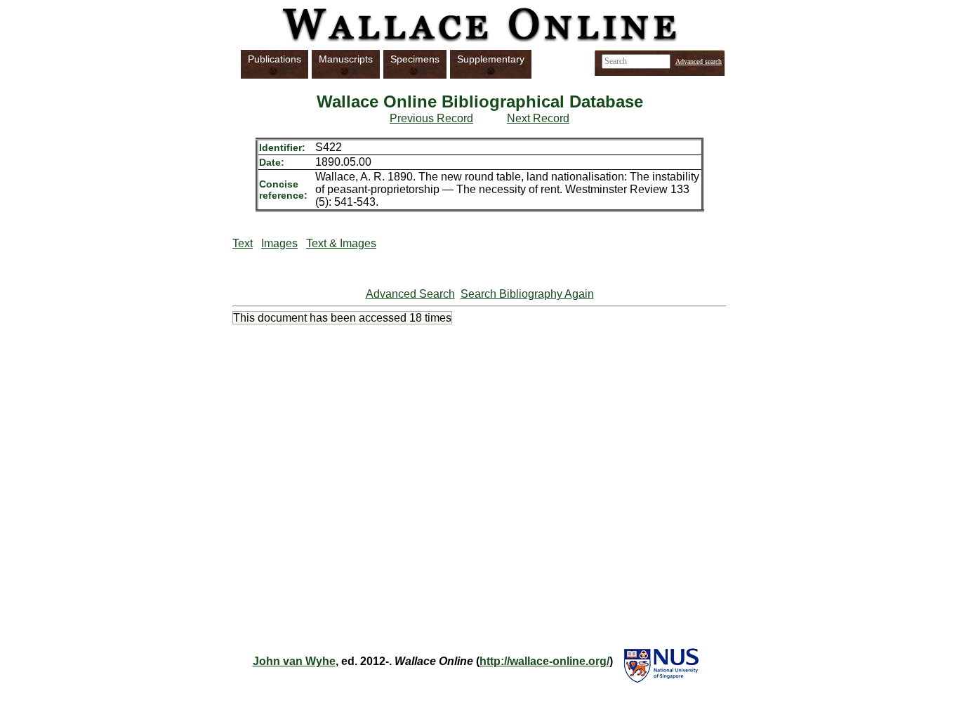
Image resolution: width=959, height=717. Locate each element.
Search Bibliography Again (527, 294)
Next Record (538, 118)
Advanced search (698, 61)
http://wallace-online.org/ (544, 661)
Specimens (414, 59)
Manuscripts (346, 59)
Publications (274, 59)
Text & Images (341, 243)
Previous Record (431, 118)
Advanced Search (410, 294)
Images (279, 243)
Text (242, 243)
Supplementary (490, 59)
